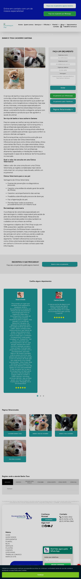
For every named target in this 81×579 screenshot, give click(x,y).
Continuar (41, 575)
